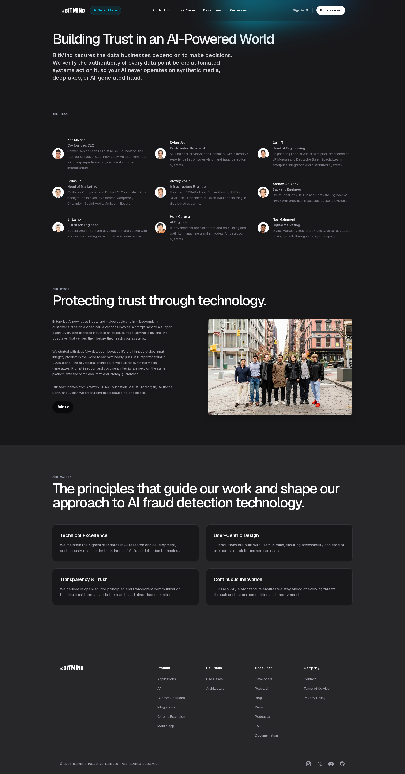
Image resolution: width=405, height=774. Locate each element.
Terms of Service (317, 688)
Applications (167, 679)
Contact (310, 679)
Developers (212, 10)
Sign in (298, 10)
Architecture (215, 688)
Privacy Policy (315, 698)
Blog (258, 698)
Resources (238, 10)
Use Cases (187, 10)
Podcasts (262, 717)
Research (262, 688)
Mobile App (166, 726)
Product (158, 10)
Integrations (166, 707)
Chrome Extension (171, 717)
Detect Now (107, 10)
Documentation (266, 735)
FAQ (258, 726)
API (160, 688)
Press (259, 707)
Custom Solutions (171, 698)
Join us (62, 406)
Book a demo (330, 10)
